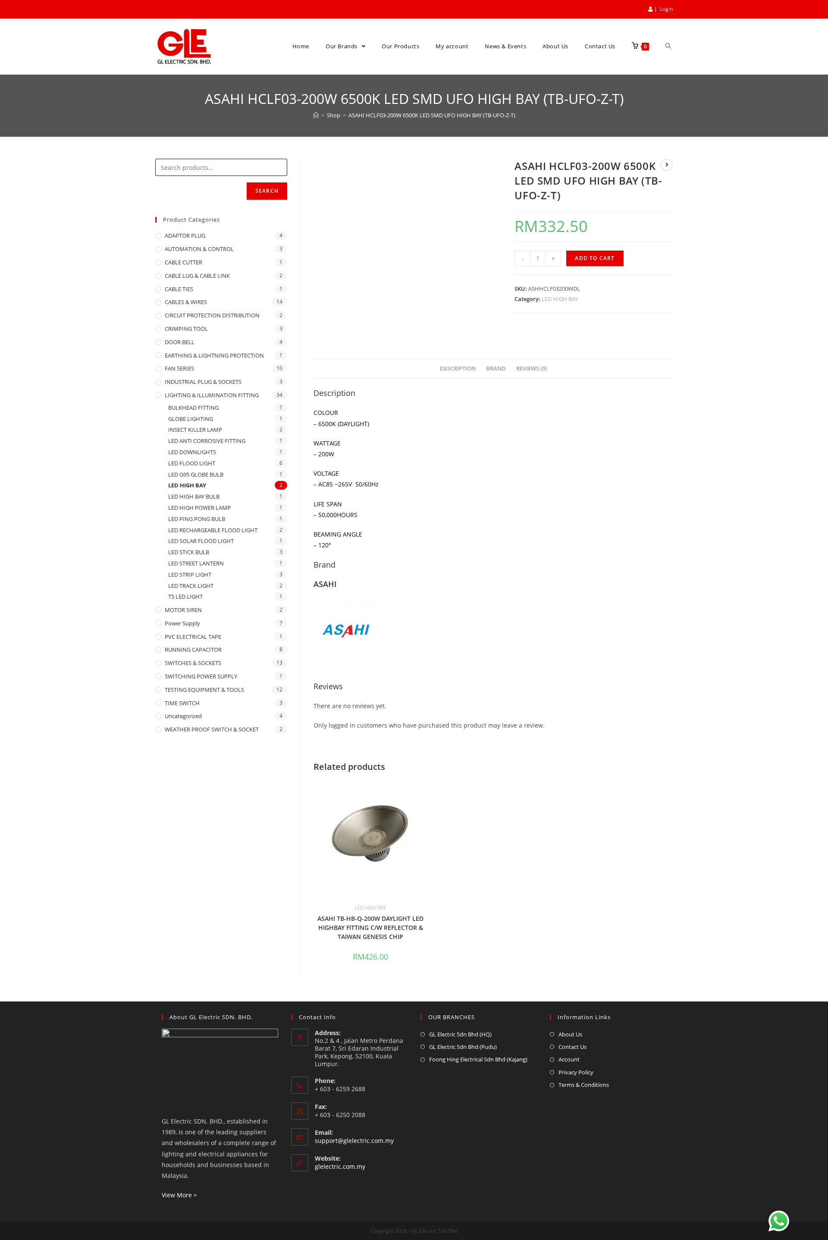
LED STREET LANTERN (196, 563)
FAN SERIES (179, 368)
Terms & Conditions (583, 1085)
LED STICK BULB (188, 552)
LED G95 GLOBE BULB (195, 474)
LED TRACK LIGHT (190, 586)
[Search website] (668, 46)
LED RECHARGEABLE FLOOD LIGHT (212, 530)
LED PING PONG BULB (196, 519)
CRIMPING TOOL (186, 329)
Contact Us (572, 1047)
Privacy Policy (575, 1072)
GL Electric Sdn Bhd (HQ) (460, 1034)
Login (666, 9)
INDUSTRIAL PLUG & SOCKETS (203, 382)
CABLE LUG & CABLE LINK (197, 275)
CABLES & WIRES (186, 302)
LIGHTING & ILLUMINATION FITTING (212, 395)
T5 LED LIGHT (185, 596)
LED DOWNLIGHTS (192, 452)
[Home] (316, 115)
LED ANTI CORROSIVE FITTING (206, 441)
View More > (179, 1195)
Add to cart (595, 258)
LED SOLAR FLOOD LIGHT (201, 541)
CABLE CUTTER (183, 262)
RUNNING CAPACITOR (193, 649)
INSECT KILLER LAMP (195, 429)
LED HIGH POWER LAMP (199, 508)
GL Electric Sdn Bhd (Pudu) (463, 1047)
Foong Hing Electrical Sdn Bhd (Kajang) (478, 1059)
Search (267, 191)
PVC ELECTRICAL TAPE (193, 636)
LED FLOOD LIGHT (191, 463)
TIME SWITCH (182, 703)
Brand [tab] (496, 368)
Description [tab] (458, 368)
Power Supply (182, 623)
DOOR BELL (179, 342)
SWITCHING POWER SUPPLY (201, 676)
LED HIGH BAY (560, 299)
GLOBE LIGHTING (190, 419)
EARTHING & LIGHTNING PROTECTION (214, 355)
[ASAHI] (346, 630)
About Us (570, 1034)
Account (569, 1059)
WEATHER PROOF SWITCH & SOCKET (212, 729)
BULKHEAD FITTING (193, 407)
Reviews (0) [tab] (531, 368)
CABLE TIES (179, 289)
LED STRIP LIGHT (189, 574)
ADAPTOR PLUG (185, 235)
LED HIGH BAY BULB (194, 496)
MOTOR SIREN (183, 610)
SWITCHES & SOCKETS (193, 663)
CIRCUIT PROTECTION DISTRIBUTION (212, 315)
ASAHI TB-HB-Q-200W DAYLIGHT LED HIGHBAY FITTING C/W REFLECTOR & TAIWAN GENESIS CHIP (370, 927)
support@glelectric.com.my (354, 1140)
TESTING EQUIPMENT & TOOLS (204, 690)
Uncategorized (183, 716)
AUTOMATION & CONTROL (199, 249)
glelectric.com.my (340, 1166)
